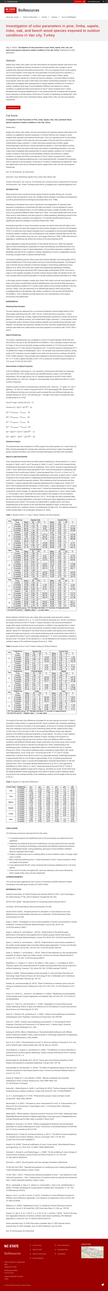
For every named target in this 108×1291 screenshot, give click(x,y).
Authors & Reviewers (30, 17)
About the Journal (12, 17)
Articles (44, 17)
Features (54, 17)
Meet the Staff (37, 1249)
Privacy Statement (63, 1245)
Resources (78, 1)
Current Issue (37, 1245)
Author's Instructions (39, 1254)
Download (12, 107)
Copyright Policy (62, 1249)
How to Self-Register (69, 17)
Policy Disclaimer (38, 1258)
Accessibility (61, 1254)
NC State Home (12, 1)
